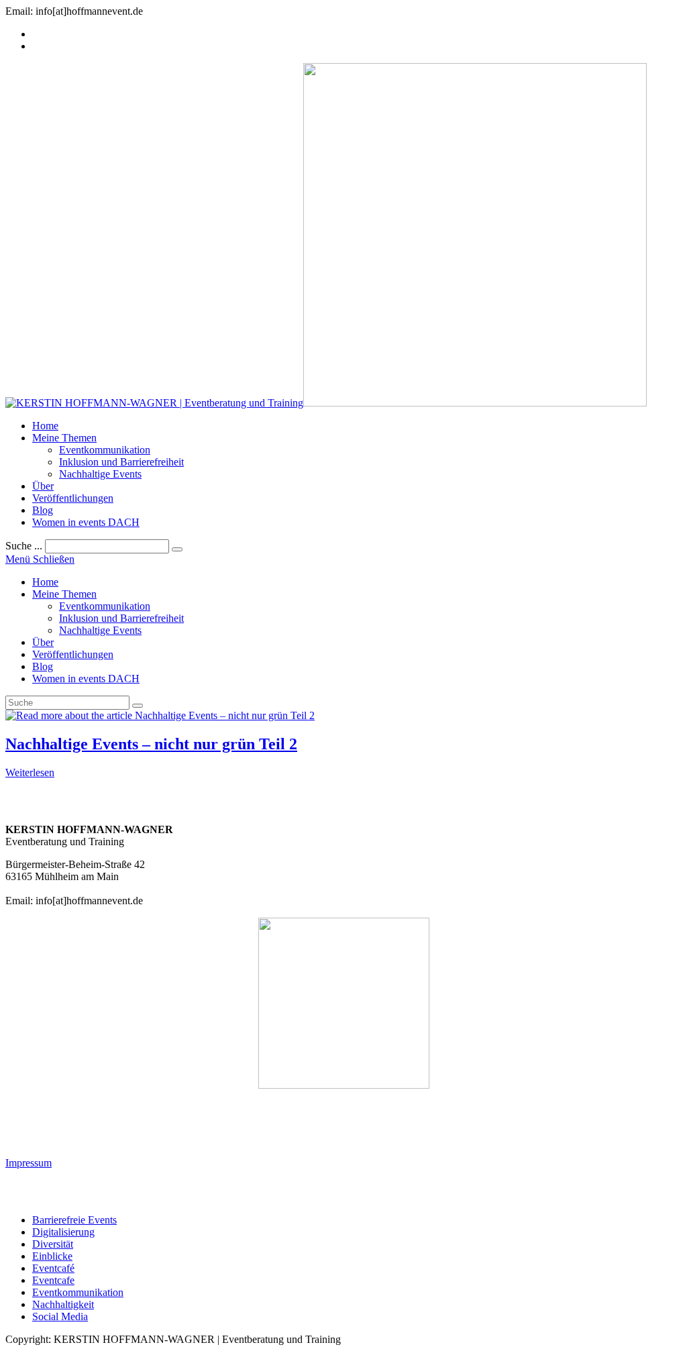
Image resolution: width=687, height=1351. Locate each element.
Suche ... (23, 545)
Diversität (52, 1244)
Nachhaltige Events (100, 630)
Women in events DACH (86, 678)
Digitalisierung (63, 1232)
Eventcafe (53, 1280)
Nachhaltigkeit (63, 1304)
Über (43, 642)
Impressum (28, 1163)
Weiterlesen (29, 772)
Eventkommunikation (104, 606)
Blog (42, 666)
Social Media (60, 1316)
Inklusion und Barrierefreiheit (121, 618)
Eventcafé (53, 1268)
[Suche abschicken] (137, 706)
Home (45, 582)
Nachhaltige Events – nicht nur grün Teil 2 (151, 744)
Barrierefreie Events (74, 1220)
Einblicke (52, 1256)
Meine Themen (64, 594)
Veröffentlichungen (72, 654)
